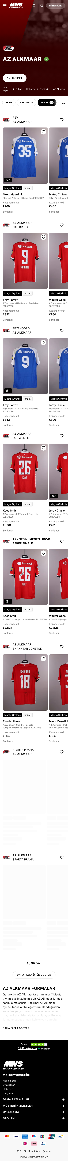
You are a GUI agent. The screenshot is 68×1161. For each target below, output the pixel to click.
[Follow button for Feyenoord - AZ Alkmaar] (61, 330)
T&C (19, 1151)
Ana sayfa (5, 89)
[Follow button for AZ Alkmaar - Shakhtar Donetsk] (61, 646)
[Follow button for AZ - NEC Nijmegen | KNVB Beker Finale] (61, 541)
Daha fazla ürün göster (34, 974)
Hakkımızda (9, 1080)
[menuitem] (5, 5)
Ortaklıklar (9, 1084)
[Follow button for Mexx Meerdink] (43, 131)
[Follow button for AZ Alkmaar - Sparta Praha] (61, 857)
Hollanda (30, 89)
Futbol (19, 89)
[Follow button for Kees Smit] (43, 448)
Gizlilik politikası (32, 1151)
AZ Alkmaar (59, 89)
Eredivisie (44, 89)
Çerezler (47, 1151)
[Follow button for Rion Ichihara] (43, 658)
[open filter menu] (63, 102)
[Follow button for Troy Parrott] (43, 237)
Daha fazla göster (16, 1028)
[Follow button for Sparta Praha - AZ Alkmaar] (61, 752)
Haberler (8, 1089)
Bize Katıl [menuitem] (55, 5)
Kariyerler (8, 1093)
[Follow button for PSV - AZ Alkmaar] (61, 119)
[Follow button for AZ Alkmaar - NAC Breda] (61, 225)
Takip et (17, 78)
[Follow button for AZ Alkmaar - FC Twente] (61, 435)
